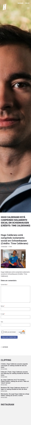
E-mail (3, 314)
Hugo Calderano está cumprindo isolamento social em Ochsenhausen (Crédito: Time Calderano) (14, 239)
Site (2, 321)
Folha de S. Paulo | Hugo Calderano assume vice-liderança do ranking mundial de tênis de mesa (15, 373)
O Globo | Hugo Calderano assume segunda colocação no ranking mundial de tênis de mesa (14, 365)
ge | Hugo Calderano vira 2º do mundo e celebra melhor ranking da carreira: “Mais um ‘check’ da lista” (15, 381)
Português (20, 3)
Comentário (4, 284)
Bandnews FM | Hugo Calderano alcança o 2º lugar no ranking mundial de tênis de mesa (14, 388)
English (27, 3)
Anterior (5, 347)
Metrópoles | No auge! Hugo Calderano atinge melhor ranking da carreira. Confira (15, 394)
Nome (3, 306)
